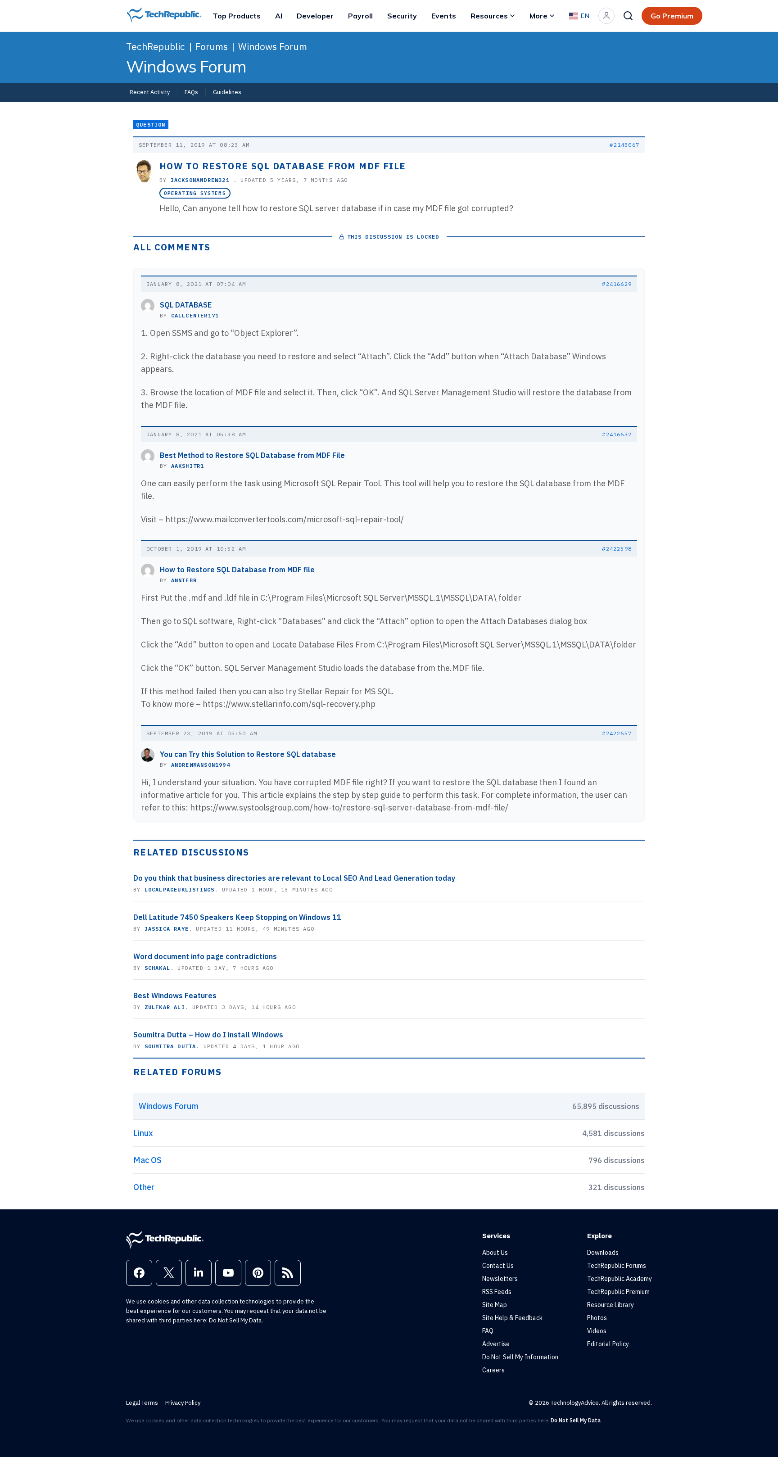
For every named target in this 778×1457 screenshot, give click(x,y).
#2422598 (617, 548)
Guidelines (227, 91)
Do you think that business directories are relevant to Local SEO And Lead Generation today (294, 877)
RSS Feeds (496, 1292)
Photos (597, 1318)
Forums (211, 46)
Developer (315, 15)
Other (143, 1187)
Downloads (603, 1253)
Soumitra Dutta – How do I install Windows (208, 1034)
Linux (143, 1133)
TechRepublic (155, 46)
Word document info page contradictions (205, 956)
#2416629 (617, 284)
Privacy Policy (182, 1403)
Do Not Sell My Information (520, 1357)
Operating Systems (195, 193)
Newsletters (500, 1279)
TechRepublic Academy (619, 1279)
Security (402, 15)
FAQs (191, 91)
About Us (495, 1253)
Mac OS (147, 1160)
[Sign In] (606, 16)
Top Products (237, 15)
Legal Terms (142, 1403)
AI (278, 15)
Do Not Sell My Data (235, 1320)
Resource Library (610, 1305)
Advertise (496, 1344)
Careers (493, 1370)
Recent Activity (150, 91)
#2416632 (617, 434)
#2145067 (624, 144)
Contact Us (498, 1266)
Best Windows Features (175, 995)
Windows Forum (272, 46)
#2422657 (617, 733)
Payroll (360, 15)
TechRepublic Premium (618, 1292)
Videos (596, 1331)
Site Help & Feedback (512, 1318)
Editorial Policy (608, 1344)
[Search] (628, 16)
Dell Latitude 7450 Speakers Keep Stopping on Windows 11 (237, 917)
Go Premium (672, 15)
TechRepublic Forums (616, 1266)
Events (443, 15)
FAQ (487, 1331)
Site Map (494, 1305)
